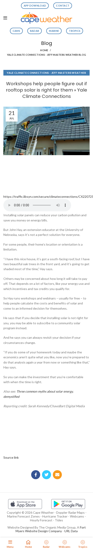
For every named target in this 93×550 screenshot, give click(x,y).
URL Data (71, 531)
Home (44, 50)
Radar (34, 30)
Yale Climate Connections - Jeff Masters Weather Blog (46, 54)
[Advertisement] (46, 173)
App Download (35, 5)
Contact (62, 5)
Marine (54, 30)
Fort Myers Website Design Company (51, 529)
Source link (11, 457)
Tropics (74, 30)
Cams (16, 30)
